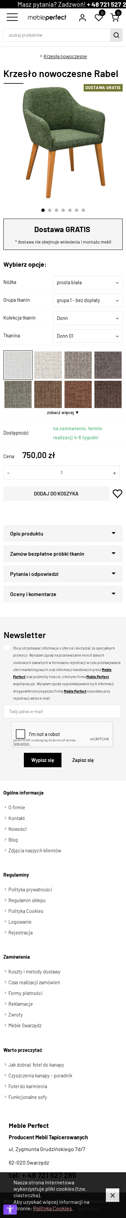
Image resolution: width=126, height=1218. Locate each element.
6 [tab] (76, 210)
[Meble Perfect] (47, 18)
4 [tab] (63, 210)
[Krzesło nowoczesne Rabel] (63, 142)
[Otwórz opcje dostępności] (10, 1210)
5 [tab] (70, 210)
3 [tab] (56, 210)
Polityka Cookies (52, 1208)
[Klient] (82, 17)
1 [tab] (43, 210)
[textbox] (88, 282)
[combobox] (88, 282)
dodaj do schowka (118, 494)
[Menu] (11, 17)
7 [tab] (83, 210)
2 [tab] (49, 210)
